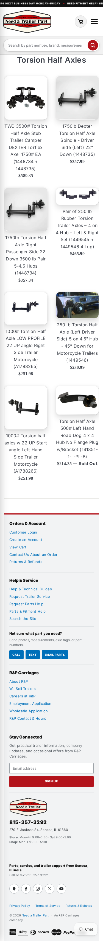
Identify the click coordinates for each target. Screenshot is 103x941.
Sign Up (51, 781)
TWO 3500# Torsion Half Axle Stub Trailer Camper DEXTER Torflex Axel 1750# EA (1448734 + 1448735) (25, 147)
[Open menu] (94, 21)
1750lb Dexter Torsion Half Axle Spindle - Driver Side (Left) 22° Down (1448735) (77, 140)
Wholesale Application (28, 711)
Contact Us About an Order (33, 554)
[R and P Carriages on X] (49, 889)
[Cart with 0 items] (81, 21)
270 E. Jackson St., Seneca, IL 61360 (38, 830)
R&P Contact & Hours (27, 718)
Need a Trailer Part (35, 915)
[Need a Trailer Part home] (27, 21)
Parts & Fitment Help (27, 611)
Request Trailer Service (29, 596)
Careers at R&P (22, 696)
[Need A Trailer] (28, 807)
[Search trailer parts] (93, 45)
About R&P (18, 681)
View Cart (17, 547)
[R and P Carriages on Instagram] (38, 889)
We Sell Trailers (22, 688)
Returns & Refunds (25, 561)
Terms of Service (47, 906)
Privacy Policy (19, 906)
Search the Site (22, 618)
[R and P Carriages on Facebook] (26, 889)
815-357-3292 (28, 822)
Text (33, 654)
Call (16, 654)
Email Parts (55, 654)
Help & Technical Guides (30, 589)
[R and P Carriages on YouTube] (61, 889)
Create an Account (25, 539)
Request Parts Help (26, 604)
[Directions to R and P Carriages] (14, 889)
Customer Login (23, 532)
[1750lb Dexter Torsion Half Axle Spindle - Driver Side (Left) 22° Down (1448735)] (77, 98)
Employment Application (30, 703)
